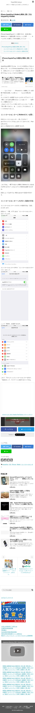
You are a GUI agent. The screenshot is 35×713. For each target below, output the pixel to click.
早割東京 (4, 630)
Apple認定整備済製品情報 (9, 632)
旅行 (21, 706)
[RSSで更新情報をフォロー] (11, 460)
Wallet (19, 464)
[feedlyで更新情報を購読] (8, 460)
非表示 (16, 43)
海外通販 (26, 706)
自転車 (31, 706)
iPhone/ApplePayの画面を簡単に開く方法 (13, 47)
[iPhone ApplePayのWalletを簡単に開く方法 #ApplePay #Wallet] (28, 25)
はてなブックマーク (7, 597)
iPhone (14, 464)
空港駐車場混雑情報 (7, 628)
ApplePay (5, 464)
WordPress (9, 707)
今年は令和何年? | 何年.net (9, 626)
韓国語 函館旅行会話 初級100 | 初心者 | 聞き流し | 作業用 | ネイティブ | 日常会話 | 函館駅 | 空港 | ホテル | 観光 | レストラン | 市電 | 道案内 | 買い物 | (18, 667)
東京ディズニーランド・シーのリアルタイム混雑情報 (17, 635)
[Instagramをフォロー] (5, 460)
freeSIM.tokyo (16, 2)
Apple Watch (9, 706)
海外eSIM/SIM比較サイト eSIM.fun (11, 634)
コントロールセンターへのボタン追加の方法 (16, 51)
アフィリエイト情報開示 (24, 707)
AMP (3, 706)
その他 (13, 20)
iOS (10, 464)
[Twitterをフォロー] (2, 460)
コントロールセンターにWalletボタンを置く (16, 49)
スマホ (16, 706)
